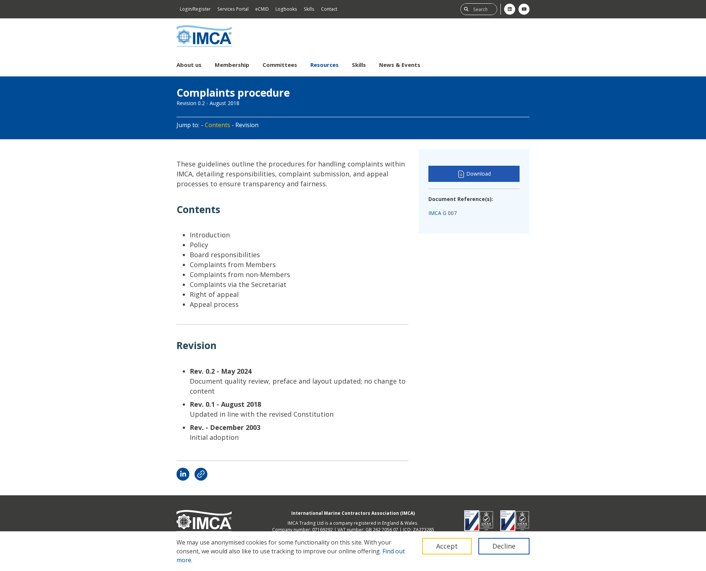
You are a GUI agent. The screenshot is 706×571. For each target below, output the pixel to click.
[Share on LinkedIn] (182, 474)
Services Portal (233, 9)
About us (189, 64)
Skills (309, 9)
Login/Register (195, 9)
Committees (280, 64)
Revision (246, 125)
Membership (232, 64)
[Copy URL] (201, 474)
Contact (329, 9)
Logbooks (286, 9)
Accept (447, 546)
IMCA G (437, 212)
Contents (217, 125)
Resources (324, 64)
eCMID (262, 9)
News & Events (399, 64)
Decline (504, 546)
